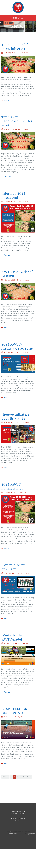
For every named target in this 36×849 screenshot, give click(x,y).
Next (29, 777)
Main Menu (19, 18)
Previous (5, 777)
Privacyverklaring (30, 834)
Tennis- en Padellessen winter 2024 (16, 121)
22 (24, 777)
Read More (7, 100)
